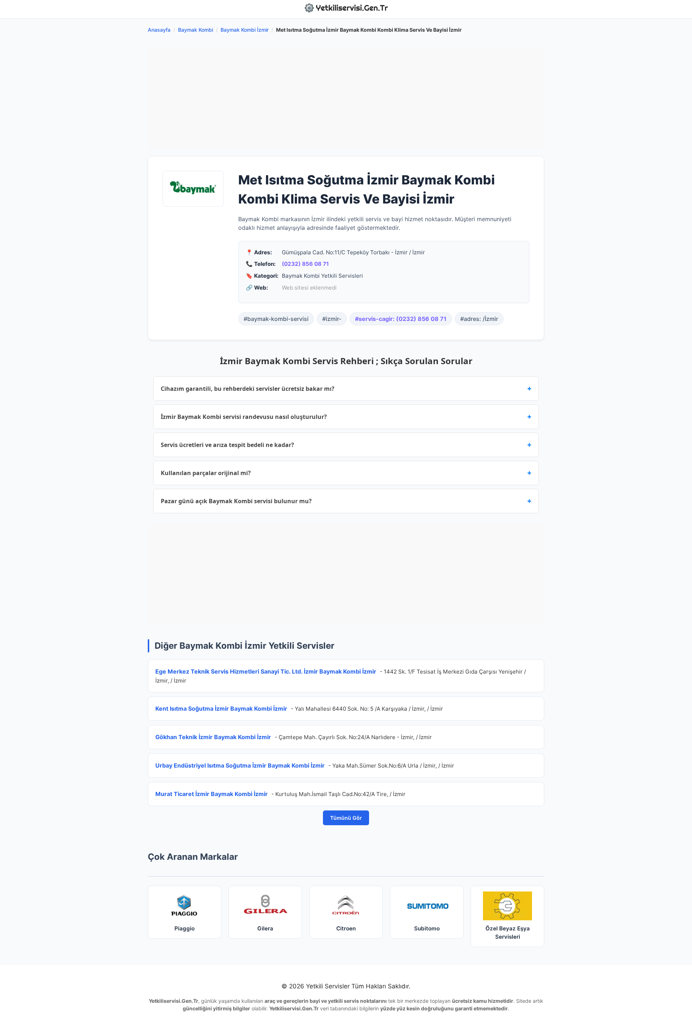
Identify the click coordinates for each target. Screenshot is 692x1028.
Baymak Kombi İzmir (245, 30)
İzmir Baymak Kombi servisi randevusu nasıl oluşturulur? (346, 416)
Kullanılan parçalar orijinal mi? (346, 473)
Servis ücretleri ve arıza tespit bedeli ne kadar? (346, 445)
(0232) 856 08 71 (305, 263)
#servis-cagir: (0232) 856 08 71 (401, 318)
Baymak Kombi (195, 30)
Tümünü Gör (346, 818)
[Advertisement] (346, 98)
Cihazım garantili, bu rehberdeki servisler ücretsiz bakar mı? (346, 388)
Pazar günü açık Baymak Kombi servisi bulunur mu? (346, 501)
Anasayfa (159, 30)
